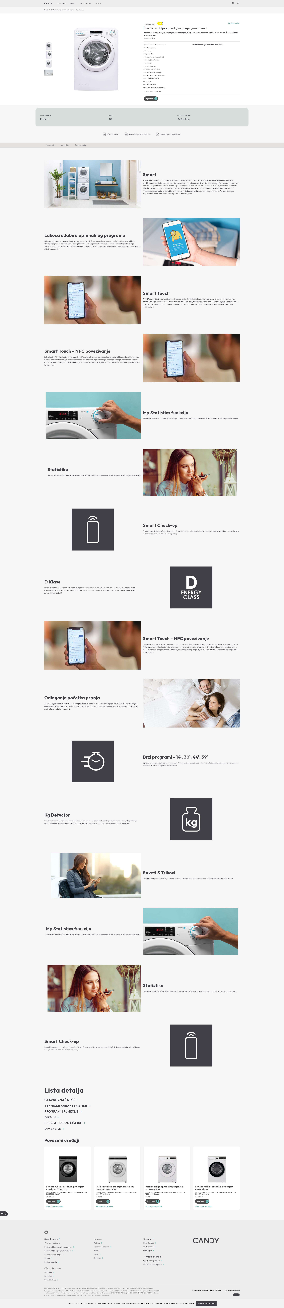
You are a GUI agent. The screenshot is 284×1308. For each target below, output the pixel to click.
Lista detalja (65, 145)
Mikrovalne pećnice (101, 1247)
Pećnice (97, 1243)
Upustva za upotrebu (151, 1261)
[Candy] (48, 3)
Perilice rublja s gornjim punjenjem (57, 1251)
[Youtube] (46, 1232)
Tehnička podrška (85, 3)
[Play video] (48, 46)
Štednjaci (97, 1258)
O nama (98, 3)
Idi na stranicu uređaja (54, 1206)
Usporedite (235, 23)
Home (46, 10)
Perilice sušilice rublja (52, 1254)
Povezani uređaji (80, 145)
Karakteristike (50, 145)
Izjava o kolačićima (216, 1290)
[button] (61, 1100)
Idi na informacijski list (152, 91)
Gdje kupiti (147, 1250)
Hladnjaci (48, 1272)
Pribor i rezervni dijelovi (152, 1264)
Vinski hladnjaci (50, 1280)
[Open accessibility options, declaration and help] (2, 1214)
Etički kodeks (148, 1247)
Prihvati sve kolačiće (206, 1303)
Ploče (96, 1254)
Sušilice (47, 1258)
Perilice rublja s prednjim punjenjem (62, 10)
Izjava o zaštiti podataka (200, 1290)
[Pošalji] (238, 3)
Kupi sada (149, 99)
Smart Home (61, 3)
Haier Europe (148, 1243)
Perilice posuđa (50, 1262)
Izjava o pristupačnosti (232, 1290)
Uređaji (72, 3)
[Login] (233, 4)
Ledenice (48, 1276)
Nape (96, 1250)
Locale (236, 1295)
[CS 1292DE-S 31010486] (97, 59)
